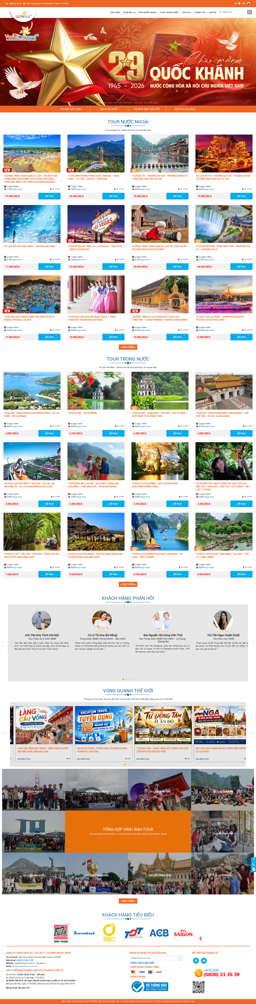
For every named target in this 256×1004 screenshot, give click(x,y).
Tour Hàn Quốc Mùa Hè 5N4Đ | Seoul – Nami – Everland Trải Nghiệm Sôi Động (92, 318)
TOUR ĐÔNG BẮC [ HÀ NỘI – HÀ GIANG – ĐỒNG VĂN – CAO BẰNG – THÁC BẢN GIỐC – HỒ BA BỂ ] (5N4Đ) (94, 485)
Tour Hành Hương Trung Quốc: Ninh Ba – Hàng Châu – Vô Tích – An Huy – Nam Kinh (93, 177)
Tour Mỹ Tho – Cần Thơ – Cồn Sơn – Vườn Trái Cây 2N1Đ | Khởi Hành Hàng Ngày (31, 555)
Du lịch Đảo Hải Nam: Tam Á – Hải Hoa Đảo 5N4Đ (29, 246)
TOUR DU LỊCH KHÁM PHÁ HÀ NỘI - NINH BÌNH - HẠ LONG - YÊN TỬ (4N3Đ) (157, 555)
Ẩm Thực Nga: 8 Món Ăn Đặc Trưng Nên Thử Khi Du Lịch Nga (156, 750)
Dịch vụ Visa (108, 109)
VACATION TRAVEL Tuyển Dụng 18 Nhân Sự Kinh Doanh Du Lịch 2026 (37, 750)
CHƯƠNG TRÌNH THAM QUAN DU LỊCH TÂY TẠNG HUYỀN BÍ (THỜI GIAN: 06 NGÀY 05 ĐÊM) (159, 248)
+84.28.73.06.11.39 (24, 960)
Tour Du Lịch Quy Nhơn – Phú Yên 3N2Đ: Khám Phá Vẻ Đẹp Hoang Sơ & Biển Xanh (95, 555)
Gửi (180, 958)
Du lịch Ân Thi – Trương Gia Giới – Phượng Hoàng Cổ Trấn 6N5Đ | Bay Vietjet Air (223, 177)
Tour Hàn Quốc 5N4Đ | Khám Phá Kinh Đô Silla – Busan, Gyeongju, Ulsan (30, 318)
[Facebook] (235, 3)
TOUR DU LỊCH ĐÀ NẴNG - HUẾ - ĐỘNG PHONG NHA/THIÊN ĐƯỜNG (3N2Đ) (155, 485)
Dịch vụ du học (185, 109)
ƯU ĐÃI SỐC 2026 (71, 109)
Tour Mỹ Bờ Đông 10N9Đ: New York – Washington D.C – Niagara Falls (223, 248)
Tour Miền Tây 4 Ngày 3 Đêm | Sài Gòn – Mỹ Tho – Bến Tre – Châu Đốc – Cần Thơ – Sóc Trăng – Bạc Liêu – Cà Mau (223, 486)
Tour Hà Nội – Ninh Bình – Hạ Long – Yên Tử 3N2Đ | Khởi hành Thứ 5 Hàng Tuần (159, 415)
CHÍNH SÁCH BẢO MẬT (142, 963)
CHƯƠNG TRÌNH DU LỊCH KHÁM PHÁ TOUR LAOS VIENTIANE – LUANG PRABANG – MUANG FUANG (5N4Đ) (159, 318)
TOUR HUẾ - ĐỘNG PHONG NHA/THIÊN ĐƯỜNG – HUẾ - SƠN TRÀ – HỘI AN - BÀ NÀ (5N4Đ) (223, 415)
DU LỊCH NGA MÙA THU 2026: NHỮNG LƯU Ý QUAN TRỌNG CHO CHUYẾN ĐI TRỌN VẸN (215, 750)
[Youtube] (238, 3)
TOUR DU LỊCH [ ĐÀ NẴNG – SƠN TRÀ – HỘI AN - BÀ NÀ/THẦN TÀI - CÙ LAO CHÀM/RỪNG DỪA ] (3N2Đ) (29, 485)
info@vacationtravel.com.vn (25, 966)
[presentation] (2, 642)
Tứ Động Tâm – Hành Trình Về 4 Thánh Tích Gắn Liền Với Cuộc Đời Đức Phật (97, 750)
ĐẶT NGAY (49, 196)
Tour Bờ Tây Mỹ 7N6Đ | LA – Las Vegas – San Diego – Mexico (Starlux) (95, 248)
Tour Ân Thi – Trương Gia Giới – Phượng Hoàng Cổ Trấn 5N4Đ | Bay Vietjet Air (159, 177)
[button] (19, 62)
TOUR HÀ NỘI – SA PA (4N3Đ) (82, 413)
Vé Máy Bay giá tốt (147, 109)
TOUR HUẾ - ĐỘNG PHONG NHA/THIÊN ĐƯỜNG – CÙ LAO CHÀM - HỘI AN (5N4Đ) (32, 415)
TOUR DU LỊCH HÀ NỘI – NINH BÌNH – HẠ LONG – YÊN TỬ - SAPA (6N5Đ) (222, 555)
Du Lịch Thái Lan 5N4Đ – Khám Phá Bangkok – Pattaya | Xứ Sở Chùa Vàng (220, 318)
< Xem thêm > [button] (128, 347)
